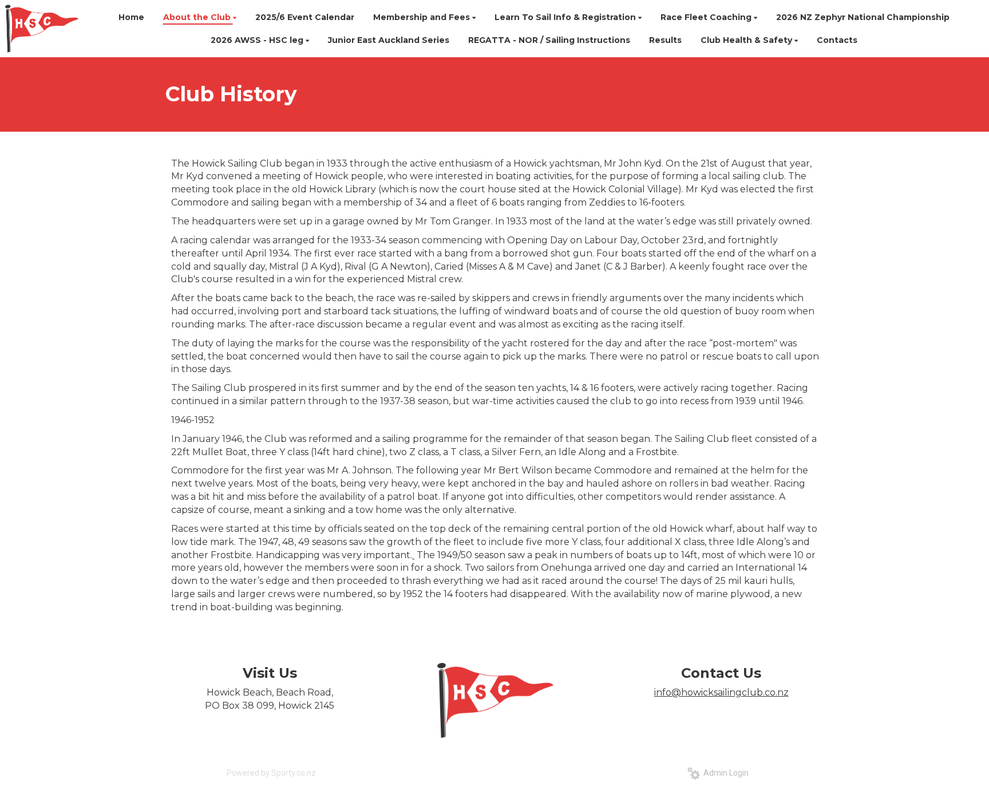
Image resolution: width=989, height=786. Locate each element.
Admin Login (724, 772)
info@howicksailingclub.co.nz (721, 692)
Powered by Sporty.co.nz (271, 772)
